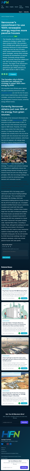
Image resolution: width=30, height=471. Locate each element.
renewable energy (6, 93)
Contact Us (3, 451)
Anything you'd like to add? (10, 248)
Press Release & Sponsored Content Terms (11, 456)
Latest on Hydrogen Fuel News (7, 16)
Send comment (6, 257)
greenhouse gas (17, 120)
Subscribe (26, 11)
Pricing (27, 6)
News (7, 6)
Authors (3, 449)
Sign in (20, 11)
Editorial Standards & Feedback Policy (9, 453)
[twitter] (5, 444)
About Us (3, 447)
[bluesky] (2, 444)
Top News (2, 6)
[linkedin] (10, 444)
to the (9, 163)
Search (16, 6)
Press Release (21, 6)
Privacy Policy (4, 458)
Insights (11, 6)
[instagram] (8, 444)
